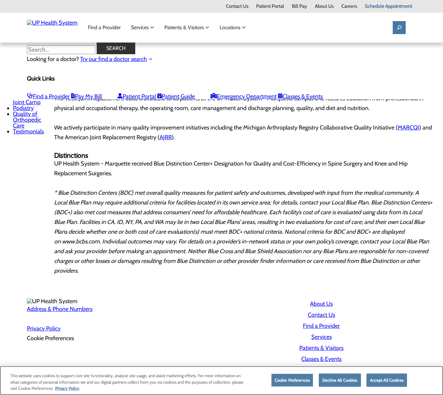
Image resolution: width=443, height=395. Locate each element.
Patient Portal (270, 6)
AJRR (166, 137)
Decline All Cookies (339, 379)
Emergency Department (247, 96)
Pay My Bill (88, 96)
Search (116, 48)
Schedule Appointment (388, 6)
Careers (349, 6)
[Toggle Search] (399, 27)
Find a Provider (104, 27)
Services (140, 27)
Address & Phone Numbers (59, 309)
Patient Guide (178, 96)
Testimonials (28, 131)
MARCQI (408, 127)
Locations (231, 27)
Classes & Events (302, 96)
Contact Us (237, 6)
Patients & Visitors (184, 27)
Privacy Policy (44, 328)
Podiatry (23, 108)
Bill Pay (299, 6)
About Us (324, 6)
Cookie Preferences (292, 379)
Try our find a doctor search (113, 59)
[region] (221, 380)
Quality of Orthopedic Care (27, 119)
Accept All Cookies (386, 379)
